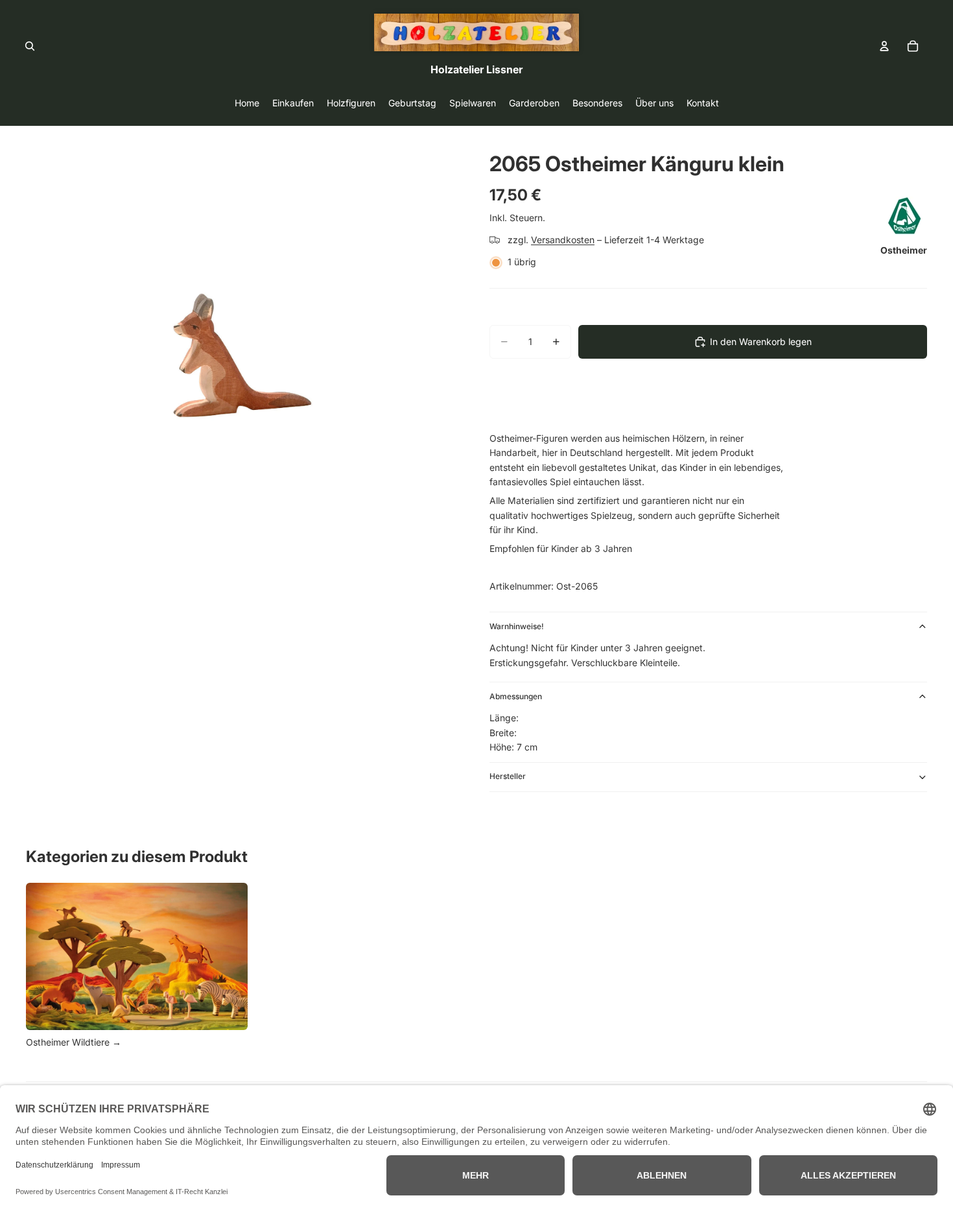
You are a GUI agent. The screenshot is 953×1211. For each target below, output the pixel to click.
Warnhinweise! (516, 626)
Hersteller (507, 776)
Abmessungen (515, 696)
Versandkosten (562, 239)
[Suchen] (30, 46)
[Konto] (884, 46)
